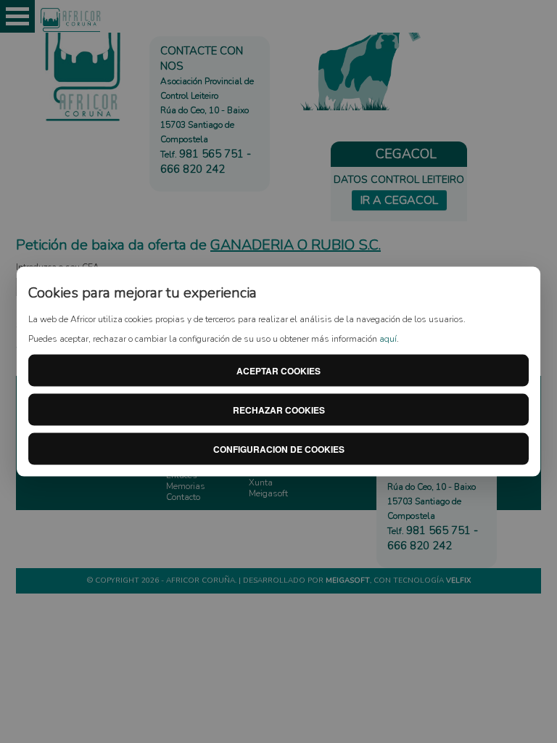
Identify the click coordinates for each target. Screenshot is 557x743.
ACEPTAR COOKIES (278, 370)
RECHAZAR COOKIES (279, 409)
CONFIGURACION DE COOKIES (278, 448)
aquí (388, 339)
